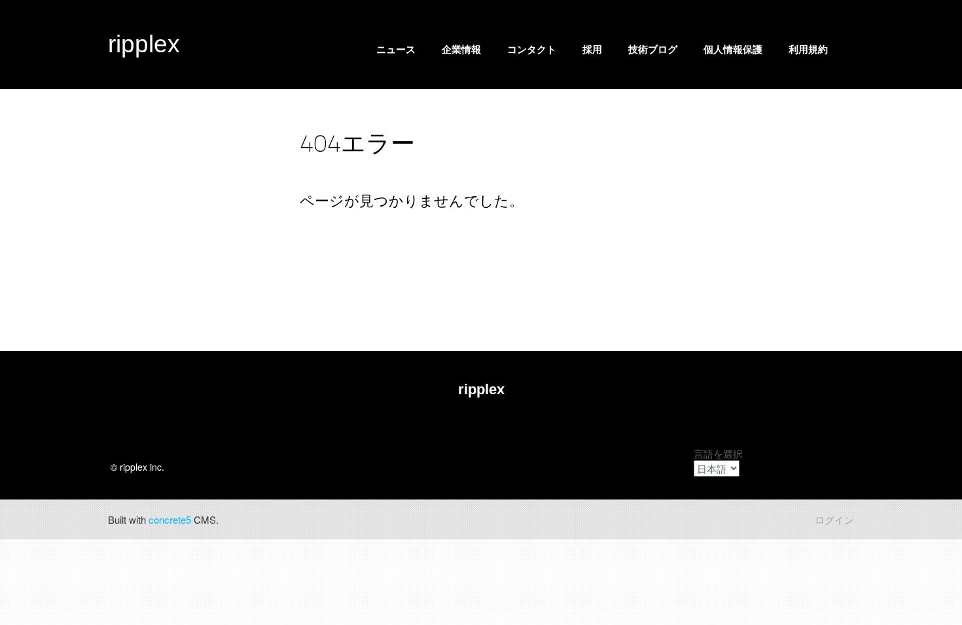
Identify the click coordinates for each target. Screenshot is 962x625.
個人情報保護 (733, 49)
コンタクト (531, 49)
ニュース (396, 49)
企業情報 (461, 49)
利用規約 (808, 49)
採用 (592, 49)
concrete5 (170, 519)
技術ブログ (652, 49)
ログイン (834, 519)
